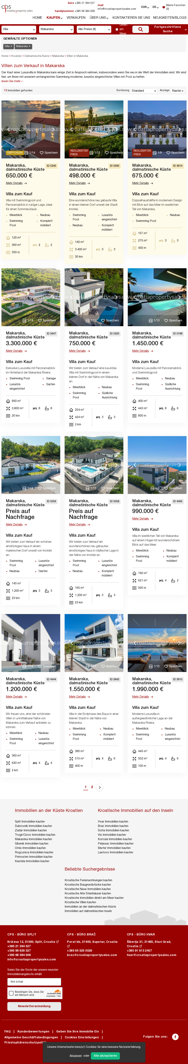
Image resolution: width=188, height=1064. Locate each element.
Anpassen (76, 1056)
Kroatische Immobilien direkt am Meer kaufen (94, 898)
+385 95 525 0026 (79, 951)
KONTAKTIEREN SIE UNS (131, 17)
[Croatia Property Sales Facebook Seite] (175, 1037)
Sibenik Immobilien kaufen (31, 844)
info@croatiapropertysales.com (117, 7)
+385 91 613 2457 (139, 951)
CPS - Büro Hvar (141, 934)
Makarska (58, 56)
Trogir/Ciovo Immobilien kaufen (35, 835)
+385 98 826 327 (19, 951)
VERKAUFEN (76, 17)
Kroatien (16, 56)
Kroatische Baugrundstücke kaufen (88, 885)
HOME (37, 17)
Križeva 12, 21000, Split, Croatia (31, 942)
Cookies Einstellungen (82, 1037)
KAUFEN (53, 17)
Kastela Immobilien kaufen (32, 861)
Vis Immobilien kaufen (112, 835)
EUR (144, 7)
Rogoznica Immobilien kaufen (34, 852)
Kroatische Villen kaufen (80, 902)
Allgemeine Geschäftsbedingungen (31, 1037)
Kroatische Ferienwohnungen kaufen (88, 880)
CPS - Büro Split (22, 934)
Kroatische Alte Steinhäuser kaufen (88, 893)
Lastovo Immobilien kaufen (115, 852)
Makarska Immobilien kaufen (33, 839)
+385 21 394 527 (81, 3)
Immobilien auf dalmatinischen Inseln (88, 911)
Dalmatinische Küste (37, 56)
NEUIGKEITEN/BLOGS (170, 17)
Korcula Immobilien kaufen (115, 839)
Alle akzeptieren (105, 1056)
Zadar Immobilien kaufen (31, 830)
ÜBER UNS (98, 17)
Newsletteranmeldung (34, 1006)
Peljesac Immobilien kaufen (115, 844)
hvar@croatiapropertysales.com (151, 955)
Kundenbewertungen (33, 1031)
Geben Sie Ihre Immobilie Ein (77, 1031)
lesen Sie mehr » (12, 81)
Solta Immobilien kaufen (113, 830)
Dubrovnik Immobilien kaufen (33, 826)
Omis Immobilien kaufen (30, 848)
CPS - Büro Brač (81, 934)
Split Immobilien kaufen (30, 822)
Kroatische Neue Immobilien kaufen (88, 889)
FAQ (7, 1031)
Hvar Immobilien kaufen (113, 822)
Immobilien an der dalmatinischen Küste (90, 907)
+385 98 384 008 (75, 11)
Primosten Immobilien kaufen (34, 857)
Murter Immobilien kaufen (114, 848)
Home (4, 56)
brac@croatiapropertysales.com (92, 955)
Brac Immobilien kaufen (113, 826)
